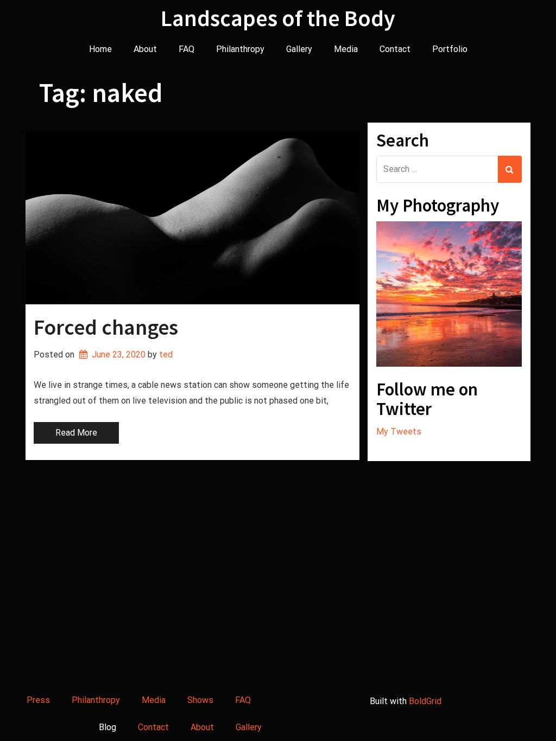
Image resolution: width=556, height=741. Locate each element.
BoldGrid (425, 701)
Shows (200, 700)
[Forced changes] (192, 217)
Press (38, 700)
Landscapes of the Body (278, 17)
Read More (76, 432)
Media (346, 49)
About (145, 49)
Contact (395, 49)
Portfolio (449, 49)
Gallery (299, 49)
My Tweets (398, 431)
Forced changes (106, 327)
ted (166, 354)
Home (100, 49)
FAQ (186, 49)
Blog (107, 727)
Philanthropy (240, 49)
